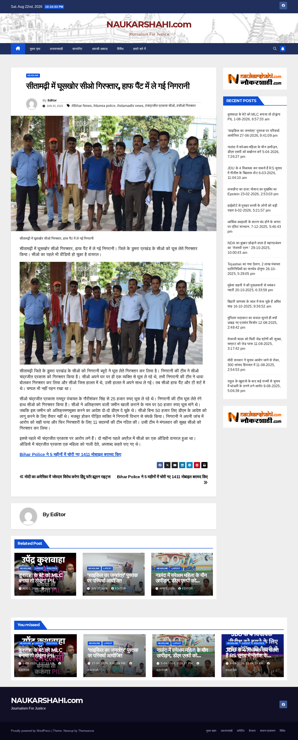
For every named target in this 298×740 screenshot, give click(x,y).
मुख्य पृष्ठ (35, 49)
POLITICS (52, 568)
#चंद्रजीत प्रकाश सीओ (160, 106)
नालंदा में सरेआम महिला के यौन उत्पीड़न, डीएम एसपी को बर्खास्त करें (181, 580)
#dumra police (104, 106)
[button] (275, 48)
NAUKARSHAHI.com (149, 24)
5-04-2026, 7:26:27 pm (177, 663)
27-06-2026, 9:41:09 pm (109, 663)
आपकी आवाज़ (100, 49)
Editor (52, 100)
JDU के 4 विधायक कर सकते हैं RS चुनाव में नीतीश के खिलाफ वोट (252, 655)
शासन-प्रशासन (267, 730)
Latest (39, 568)
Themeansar (86, 730)
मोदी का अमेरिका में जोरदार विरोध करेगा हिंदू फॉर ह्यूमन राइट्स (67, 476)
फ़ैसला (252, 730)
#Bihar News (82, 106)
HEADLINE (33, 75)
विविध (120, 49)
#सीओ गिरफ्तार (186, 106)
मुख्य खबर (211, 730)
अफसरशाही (56, 49)
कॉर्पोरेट (241, 730)
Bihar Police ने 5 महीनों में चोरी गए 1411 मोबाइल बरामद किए (70, 454)
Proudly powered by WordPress (31, 730)
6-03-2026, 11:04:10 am (247, 663)
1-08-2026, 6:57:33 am (39, 663)
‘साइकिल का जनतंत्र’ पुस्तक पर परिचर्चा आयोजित (112, 578)
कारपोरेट (77, 49)
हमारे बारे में (139, 49)
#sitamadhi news (130, 106)
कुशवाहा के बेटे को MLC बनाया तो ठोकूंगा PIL (40, 578)
